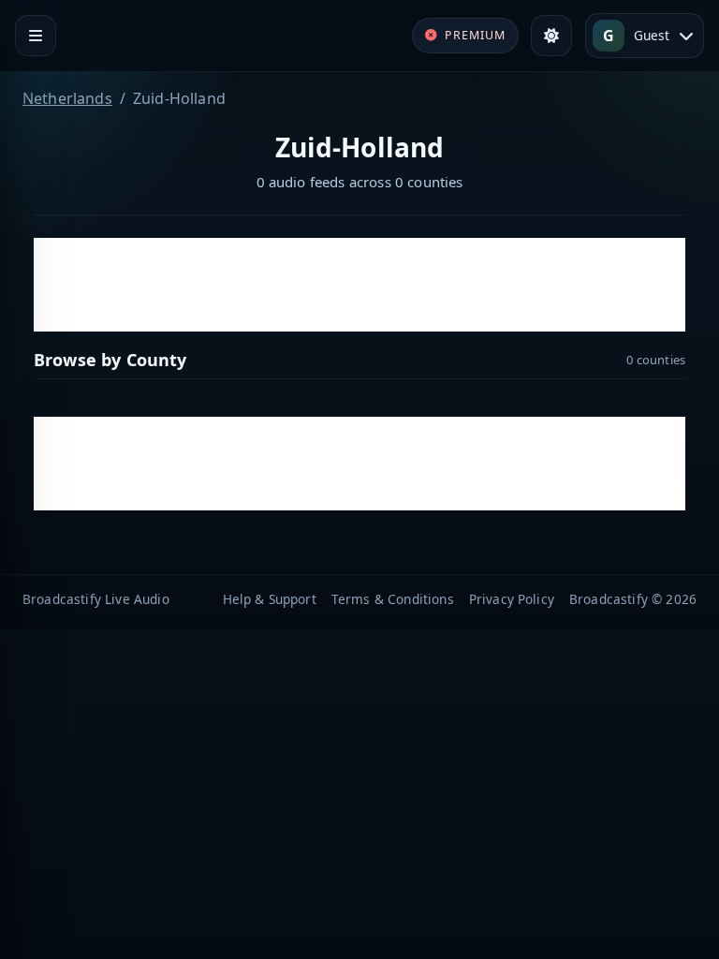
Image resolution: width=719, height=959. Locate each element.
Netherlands (67, 98)
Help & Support (269, 599)
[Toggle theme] (551, 35)
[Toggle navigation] (35, 35)
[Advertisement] (359, 285)
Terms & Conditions (392, 599)
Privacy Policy (511, 599)
